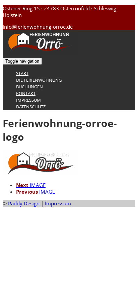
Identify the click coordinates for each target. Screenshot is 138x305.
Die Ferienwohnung (39, 80)
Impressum (28, 100)
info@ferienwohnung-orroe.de (38, 26)
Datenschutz (31, 107)
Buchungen (29, 87)
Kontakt (26, 93)
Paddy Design (24, 203)
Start (22, 73)
